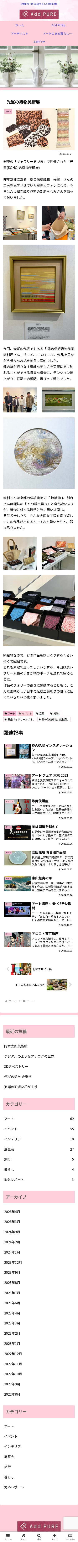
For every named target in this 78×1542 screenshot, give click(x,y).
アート (11, 713)
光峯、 (57, 713)
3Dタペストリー (16, 1066)
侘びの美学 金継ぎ (18, 1076)
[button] (69, 924)
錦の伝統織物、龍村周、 (55, 719)
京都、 (43, 713)
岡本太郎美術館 (15, 1045)
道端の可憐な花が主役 (20, 1086)
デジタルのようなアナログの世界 (29, 1056)
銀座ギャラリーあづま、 (21, 719)
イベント (27, 713)
